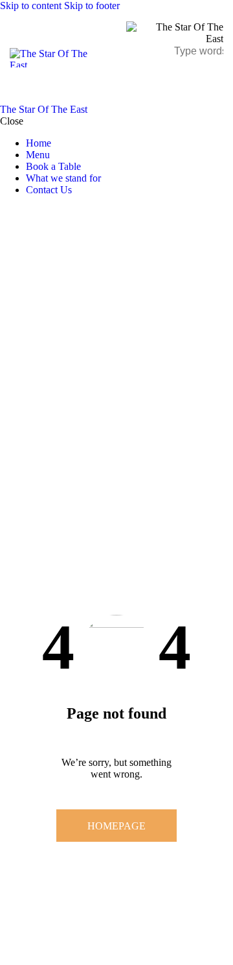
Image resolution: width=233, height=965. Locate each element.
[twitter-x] (18, 211)
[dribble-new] (29, 211)
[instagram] (44, 211)
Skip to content (30, 5)
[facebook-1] (7, 211)
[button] (215, 80)
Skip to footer (92, 5)
